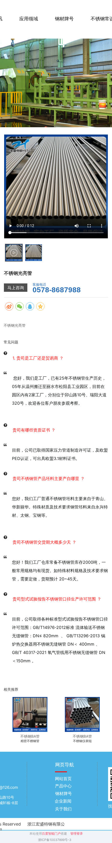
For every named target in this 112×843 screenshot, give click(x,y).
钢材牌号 (64, 18)
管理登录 (76, 833)
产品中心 (63, 786)
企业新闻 (63, 801)
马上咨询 (15, 287)
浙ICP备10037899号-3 (54, 840)
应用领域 (28, 18)
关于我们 (63, 808)
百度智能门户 (51, 833)
